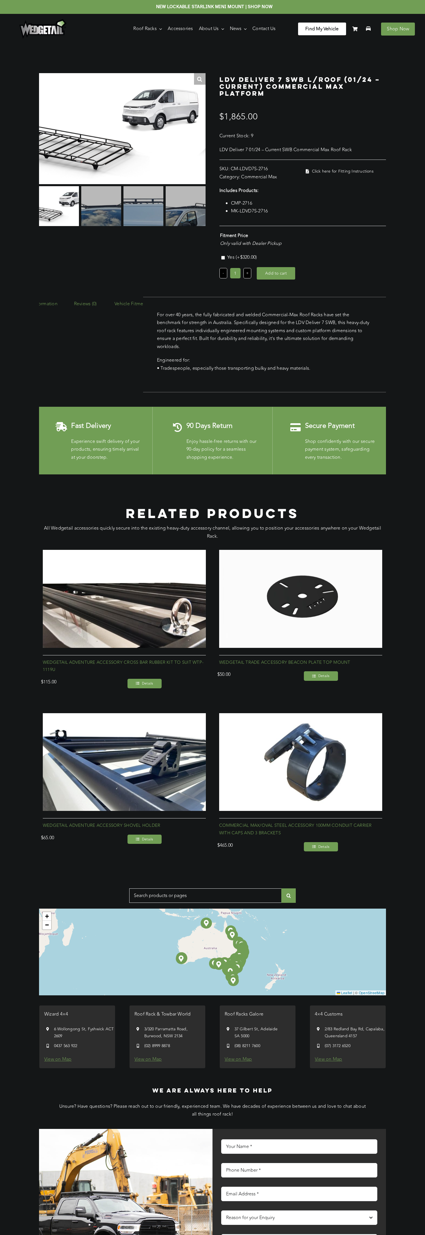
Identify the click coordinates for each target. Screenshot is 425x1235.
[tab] (85, 304)
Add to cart (276, 273)
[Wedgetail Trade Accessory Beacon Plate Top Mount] (300, 553)
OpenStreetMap (372, 992)
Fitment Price (234, 235)
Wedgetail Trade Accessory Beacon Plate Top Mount (284, 662)
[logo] (43, 21)
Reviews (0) (85, 303)
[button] (219, 964)
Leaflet (346, 992)
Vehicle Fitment (130, 303)
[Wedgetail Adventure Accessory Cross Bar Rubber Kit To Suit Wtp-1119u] (124, 553)
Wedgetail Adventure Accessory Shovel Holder (101, 825)
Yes (242, 257)
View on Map (58, 1059)
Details (147, 683)
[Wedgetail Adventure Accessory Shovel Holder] (124, 716)
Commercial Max (259, 176)
